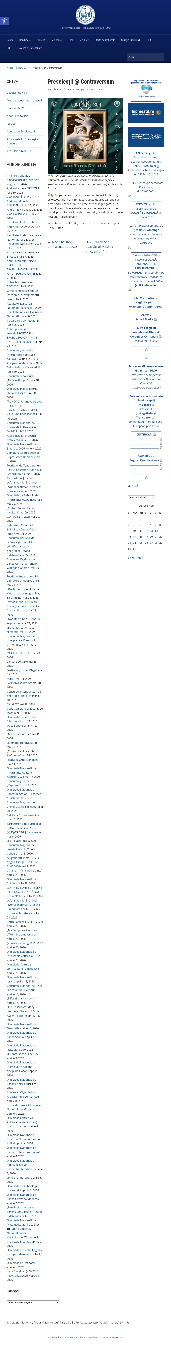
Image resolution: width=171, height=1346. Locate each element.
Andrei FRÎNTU (16, 209)
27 (151, 542)
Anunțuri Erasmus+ (130, 40)
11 (141, 531)
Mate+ (11, 679)
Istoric (10, 40)
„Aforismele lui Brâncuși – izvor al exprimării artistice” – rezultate (24, 905)
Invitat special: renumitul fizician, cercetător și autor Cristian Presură (23, 606)
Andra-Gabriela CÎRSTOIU (23, 188)
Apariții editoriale (17, 116)
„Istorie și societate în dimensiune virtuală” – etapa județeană (25, 1212)
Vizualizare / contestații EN (23, 320)
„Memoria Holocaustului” (22, 743)
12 (146, 531)
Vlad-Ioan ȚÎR (15, 197)
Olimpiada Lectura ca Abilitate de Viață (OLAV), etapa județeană (22, 1122)
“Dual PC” (13, 704)
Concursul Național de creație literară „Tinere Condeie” (21, 849)
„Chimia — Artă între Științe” (24, 870)
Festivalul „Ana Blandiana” (23, 760)
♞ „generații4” (16, 858)
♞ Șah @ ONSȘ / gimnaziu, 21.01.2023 (62, 244)
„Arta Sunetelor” (17, 725)
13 (151, 531)
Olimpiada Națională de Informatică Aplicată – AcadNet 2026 (21, 772)
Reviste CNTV (15, 108)
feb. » (140, 558)
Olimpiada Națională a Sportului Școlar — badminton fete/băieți (21, 1165)
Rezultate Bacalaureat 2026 (24, 244)
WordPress (67, 1337)
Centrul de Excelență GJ (21, 131)
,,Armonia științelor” (19, 683)
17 (134, 536)
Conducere (25, 40)
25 (141, 542)
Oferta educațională (105, 40)
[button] (4, 21)
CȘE (9, 48)
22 (160, 536)
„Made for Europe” (18, 1177)
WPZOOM (117, 1337)
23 (129, 542)
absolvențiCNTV (17, 92)
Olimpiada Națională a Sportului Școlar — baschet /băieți (24, 794)
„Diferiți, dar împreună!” (22, 998)
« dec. (131, 558)
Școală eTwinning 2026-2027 (25, 943)
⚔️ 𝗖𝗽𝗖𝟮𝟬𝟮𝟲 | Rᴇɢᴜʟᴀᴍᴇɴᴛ (24, 832)
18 (141, 536)
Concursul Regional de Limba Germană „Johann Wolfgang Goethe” (22, 563)
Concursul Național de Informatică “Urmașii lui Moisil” (21, 427)
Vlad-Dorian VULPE (19, 214)
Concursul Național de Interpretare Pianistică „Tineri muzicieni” (21, 640)
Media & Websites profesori (24, 100)
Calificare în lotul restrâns (23, 815)
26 (146, 542)
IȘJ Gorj (11, 123)
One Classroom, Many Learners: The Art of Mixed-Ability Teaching (24, 1011)
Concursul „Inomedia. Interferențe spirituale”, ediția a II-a (22, 355)
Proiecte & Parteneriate (29, 48)
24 (134, 542)
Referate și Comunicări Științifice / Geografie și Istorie (21, 529)
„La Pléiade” (14, 841)
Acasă (10, 67)
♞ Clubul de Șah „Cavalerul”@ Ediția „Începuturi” (99, 246)
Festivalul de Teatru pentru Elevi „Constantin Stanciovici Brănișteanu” (24, 470)
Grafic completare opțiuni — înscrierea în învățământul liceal (24, 295)
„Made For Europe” (19, 734)
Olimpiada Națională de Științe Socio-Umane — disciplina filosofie (21, 1067)
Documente (57, 40)
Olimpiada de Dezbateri (21, 1263)
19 (146, 536)
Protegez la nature (18, 913)
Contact (41, 40)
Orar (71, 40)
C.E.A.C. (150, 40)
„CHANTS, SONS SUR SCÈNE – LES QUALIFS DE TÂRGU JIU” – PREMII (24, 892)
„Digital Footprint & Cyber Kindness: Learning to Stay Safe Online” (23, 593)
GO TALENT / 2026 (18, 516)
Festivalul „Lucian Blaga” (22, 670)
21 (156, 536)
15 (160, 531)
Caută (159, 57)
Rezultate (84, 40)
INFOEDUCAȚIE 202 (19, 653)
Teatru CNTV (23, 67)
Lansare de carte (17, 661)
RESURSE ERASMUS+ (20, 151)
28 (156, 542)
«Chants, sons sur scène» (22, 1054)
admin (60, 89)
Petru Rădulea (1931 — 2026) (25, 922)
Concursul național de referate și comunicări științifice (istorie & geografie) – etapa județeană (20, 546)
